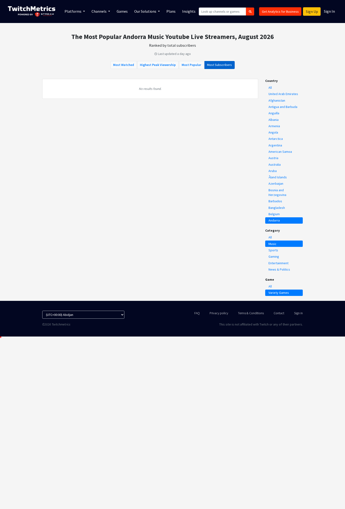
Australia (274, 164)
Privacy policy (219, 313)
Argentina (275, 145)
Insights (189, 11)
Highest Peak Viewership (158, 65)
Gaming (273, 256)
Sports (273, 250)
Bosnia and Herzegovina (277, 192)
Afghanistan (276, 100)
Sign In (329, 11)
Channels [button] (99, 11)
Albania (273, 120)
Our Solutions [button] (145, 11)
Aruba (272, 171)
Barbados (275, 201)
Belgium (274, 214)
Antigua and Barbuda (282, 107)
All (270, 87)
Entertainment (278, 263)
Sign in (298, 313)
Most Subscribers (219, 65)
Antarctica (275, 139)
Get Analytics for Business (280, 11)
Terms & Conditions (251, 313)
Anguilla (273, 113)
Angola (273, 132)
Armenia (274, 126)
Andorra (274, 220)
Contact (279, 313)
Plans (171, 11)
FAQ (197, 313)
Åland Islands (277, 177)
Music (272, 244)
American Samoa (280, 151)
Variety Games (278, 293)
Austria (273, 158)
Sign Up (312, 11)
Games (122, 11)
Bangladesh (276, 208)
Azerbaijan (275, 183)
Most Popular (191, 65)
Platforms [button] (73, 11)
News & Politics (279, 269)
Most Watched (123, 65)
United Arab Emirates (283, 94)
